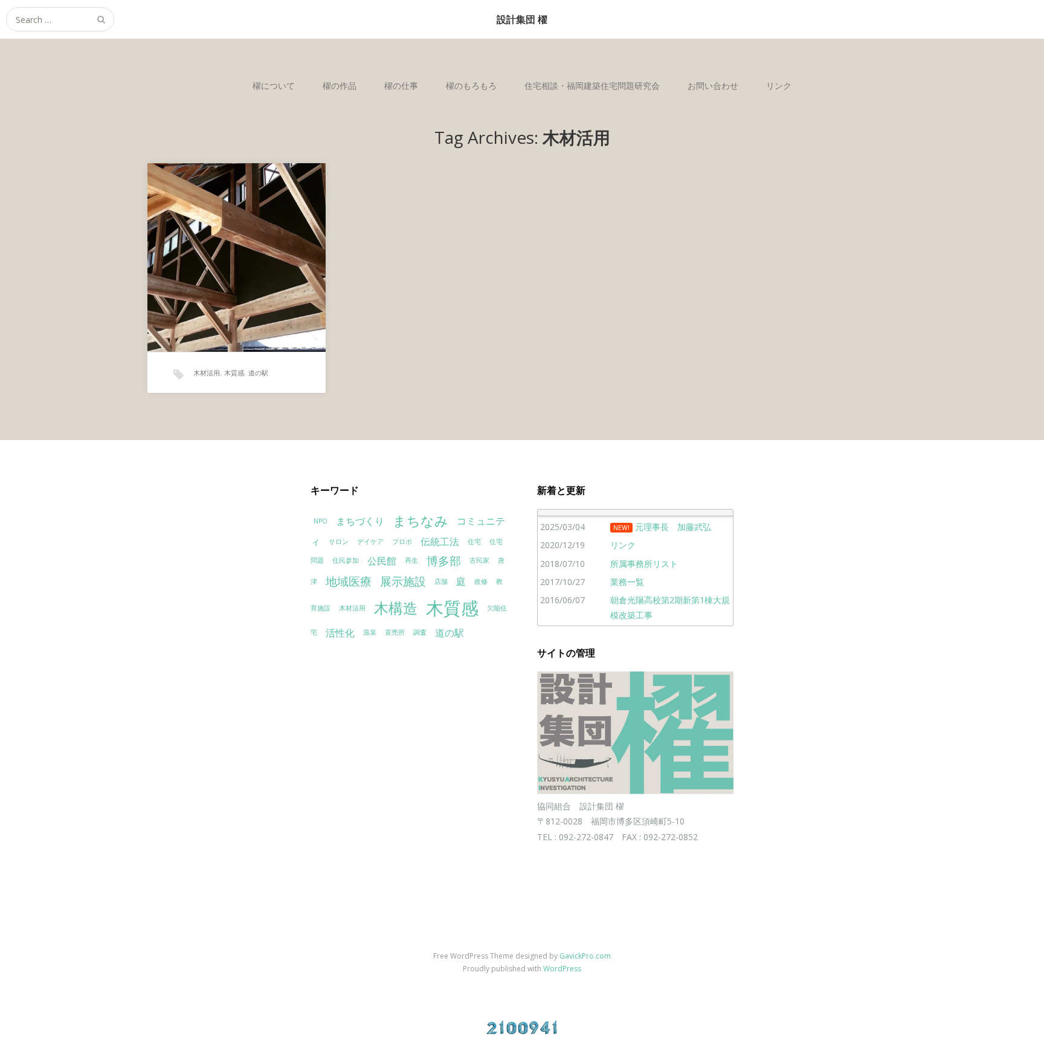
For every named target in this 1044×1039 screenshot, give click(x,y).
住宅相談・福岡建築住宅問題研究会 (592, 85)
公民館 (381, 561)
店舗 (441, 581)
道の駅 (258, 372)
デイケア (370, 541)
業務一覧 (627, 581)
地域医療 (349, 581)
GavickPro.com (585, 956)
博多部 (444, 560)
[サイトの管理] (635, 791)
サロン (339, 541)
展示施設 (403, 581)
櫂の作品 (339, 85)
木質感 (234, 372)
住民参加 (345, 560)
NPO (320, 521)
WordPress (562, 968)
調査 (420, 632)
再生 (411, 560)
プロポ (402, 541)
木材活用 (206, 372)
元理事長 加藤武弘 (673, 526)
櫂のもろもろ (471, 85)
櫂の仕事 (401, 85)
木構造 (395, 608)
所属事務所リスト (644, 563)
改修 (481, 581)
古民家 (479, 560)
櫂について (274, 85)
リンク (778, 85)
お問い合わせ (713, 85)
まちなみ (420, 520)
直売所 (395, 632)
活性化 (340, 632)
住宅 (474, 541)
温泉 (369, 632)
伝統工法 (439, 541)
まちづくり (360, 521)
